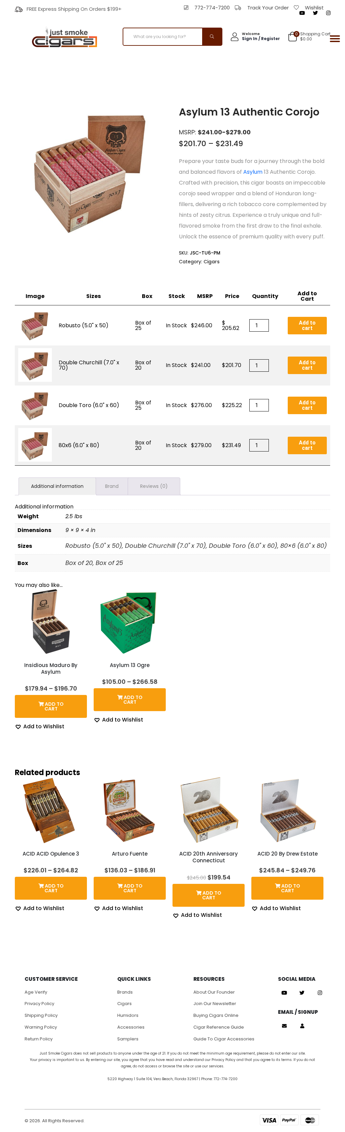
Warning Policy (41, 1027)
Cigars (211, 261)
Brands (125, 992)
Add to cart (307, 325)
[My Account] (302, 1026)
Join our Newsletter (214, 1003)
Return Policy (39, 1039)
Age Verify (36, 992)
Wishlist (314, 7)
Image (35, 296)
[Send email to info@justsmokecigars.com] (284, 1026)
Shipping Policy (41, 1015)
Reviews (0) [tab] (154, 486)
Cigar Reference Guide (218, 1027)
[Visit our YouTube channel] (302, 13)
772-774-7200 (212, 7)
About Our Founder (214, 992)
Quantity (265, 296)
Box (147, 296)
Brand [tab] (112, 486)
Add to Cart (307, 296)
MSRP (205, 296)
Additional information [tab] (57, 486)
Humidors (127, 1015)
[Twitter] (315, 13)
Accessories (131, 1027)
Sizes (93, 296)
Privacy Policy (39, 1003)
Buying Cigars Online (216, 1015)
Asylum (252, 172)
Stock (176, 296)
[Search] (212, 36)
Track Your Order (268, 7)
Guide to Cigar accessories (223, 1039)
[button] (39, 726)
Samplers (127, 1039)
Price (232, 296)
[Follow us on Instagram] (328, 13)
